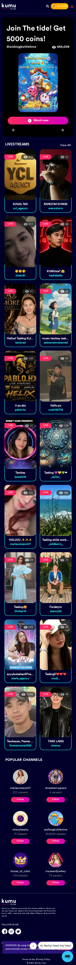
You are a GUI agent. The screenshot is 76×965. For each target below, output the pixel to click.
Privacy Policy (43, 959)
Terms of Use (28, 959)
